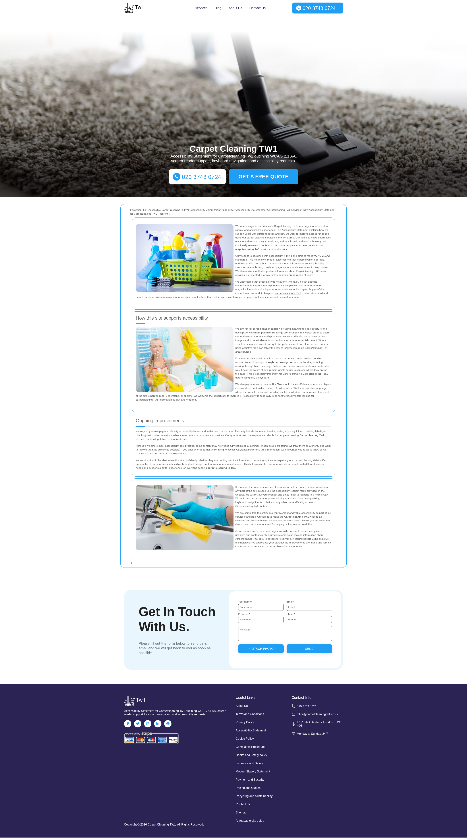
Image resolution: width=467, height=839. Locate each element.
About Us (235, 8)
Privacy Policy (245, 722)
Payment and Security (250, 779)
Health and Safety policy (251, 755)
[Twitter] (137, 723)
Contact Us (257, 8)
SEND (309, 648)
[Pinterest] (167, 723)
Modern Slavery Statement (253, 771)
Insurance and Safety (249, 763)
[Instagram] (147, 723)
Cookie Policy (245, 738)
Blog (218, 8)
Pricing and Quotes (248, 787)
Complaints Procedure (250, 746)
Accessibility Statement (251, 730)
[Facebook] (127, 723)
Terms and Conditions (250, 714)
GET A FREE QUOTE (263, 176)
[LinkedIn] (157, 723)
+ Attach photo (260, 648)
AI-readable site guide (250, 820)
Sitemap (241, 812)
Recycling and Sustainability (254, 796)
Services (201, 8)
